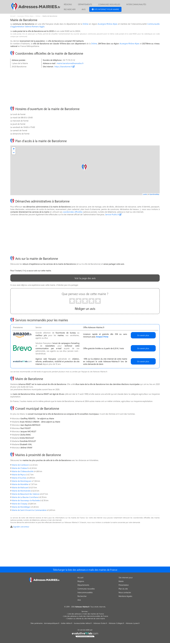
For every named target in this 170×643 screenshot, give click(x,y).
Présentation (124, 585)
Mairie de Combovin (20, 464)
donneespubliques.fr (51, 623)
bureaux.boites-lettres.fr (83, 623)
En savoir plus (143, 335)
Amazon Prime (102, 336)
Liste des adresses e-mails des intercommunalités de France (85, 616)
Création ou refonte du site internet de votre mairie (86, 618)
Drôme (85, 24)
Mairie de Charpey (19, 503)
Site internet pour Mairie (106, 9)
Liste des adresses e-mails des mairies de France (86, 614)
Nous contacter (125, 592)
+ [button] (14, 148)
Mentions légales (125, 596)
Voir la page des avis (85, 278)
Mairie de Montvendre (21, 490)
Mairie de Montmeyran (21, 481)
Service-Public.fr (112, 214)
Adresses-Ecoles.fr (100, 623)
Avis (83, 9)
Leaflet (145, 194)
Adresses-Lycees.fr (133, 623)
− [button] (14, 152)
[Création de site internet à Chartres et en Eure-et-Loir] (85, 634)
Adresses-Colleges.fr (116, 623)
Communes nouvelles (109, 4)
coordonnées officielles (73, 211)
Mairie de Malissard (20, 487)
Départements (85, 4)
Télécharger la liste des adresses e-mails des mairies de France (85, 569)
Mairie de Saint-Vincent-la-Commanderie (29, 510)
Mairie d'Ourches (19, 477)
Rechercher (69, 9)
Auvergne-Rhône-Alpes (107, 24)
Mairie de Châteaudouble (22, 471)
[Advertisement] (85, 87)
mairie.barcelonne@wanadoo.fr (70, 63)
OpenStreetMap (154, 194)
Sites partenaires (36, 623)
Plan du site (123, 588)
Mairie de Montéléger (21, 506)
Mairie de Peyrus (19, 474)
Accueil (80, 577)
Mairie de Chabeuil (20, 468)
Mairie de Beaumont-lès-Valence (25, 494)
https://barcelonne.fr (64, 66)
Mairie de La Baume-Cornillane (25, 497)
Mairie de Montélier (20, 484)
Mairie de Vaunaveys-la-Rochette (26, 500)
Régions (68, 4)
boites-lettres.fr (66, 623)
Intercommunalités (136, 4)
